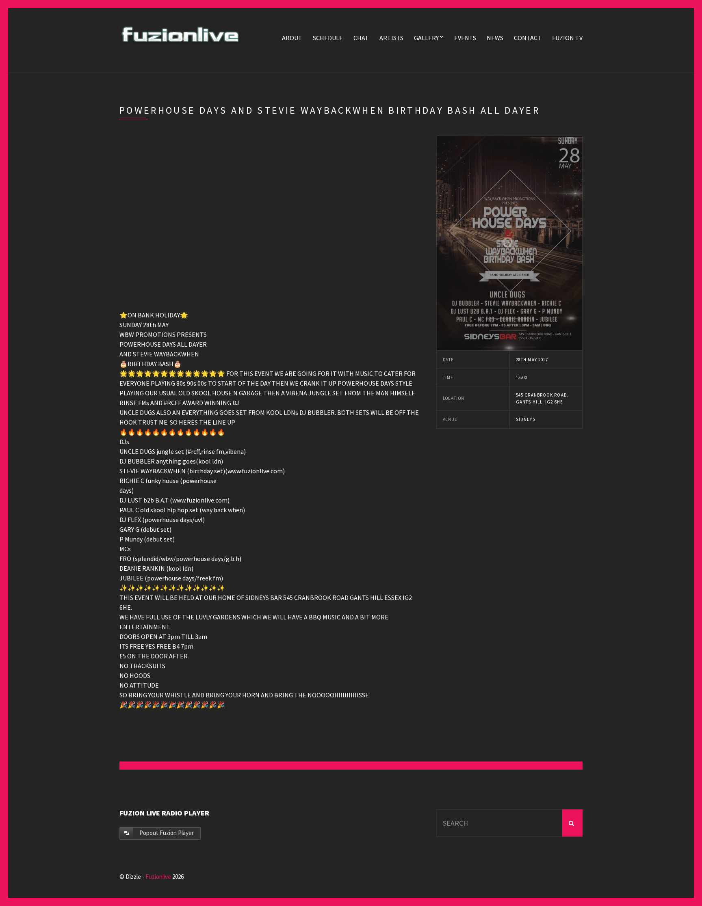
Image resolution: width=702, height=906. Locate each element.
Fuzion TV (567, 38)
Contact (528, 38)
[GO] (572, 823)
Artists (391, 38)
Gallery (426, 38)
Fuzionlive (158, 876)
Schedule (328, 38)
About (292, 38)
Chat (361, 38)
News (495, 38)
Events (465, 38)
